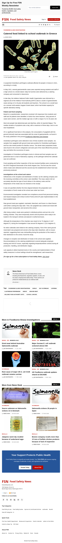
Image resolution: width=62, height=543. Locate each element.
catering (54, 288)
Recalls (4, 434)
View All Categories (7, 512)
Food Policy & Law (6, 509)
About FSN (37, 467)
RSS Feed (15, 524)
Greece (25, 291)
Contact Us (11, 533)
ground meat (33, 291)
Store (31, 533)
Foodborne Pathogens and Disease (36, 136)
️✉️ (4, 493)
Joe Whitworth (8, 348)
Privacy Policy (18, 533)
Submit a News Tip (7, 524)
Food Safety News (33, 541)
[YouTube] (47, 24)
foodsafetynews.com (7, 485)
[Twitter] (41, 24)
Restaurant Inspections (25, 521)
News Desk (8, 37)
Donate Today (25, 467)
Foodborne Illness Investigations (14, 30)
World (34, 288)
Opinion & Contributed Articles (32, 509)
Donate (36, 533)
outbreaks (5, 369)
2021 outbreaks (44, 288)
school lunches (32, 294)
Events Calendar (37, 521)
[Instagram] (43, 24)
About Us (4, 533)
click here (46, 256)
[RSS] (49, 24)
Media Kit (26, 533)
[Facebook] (39, 24)
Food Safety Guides (18, 509)
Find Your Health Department (10, 521)
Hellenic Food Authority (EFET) (14, 294)
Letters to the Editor (48, 521)
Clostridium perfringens (12, 291)
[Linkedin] (45, 24)
